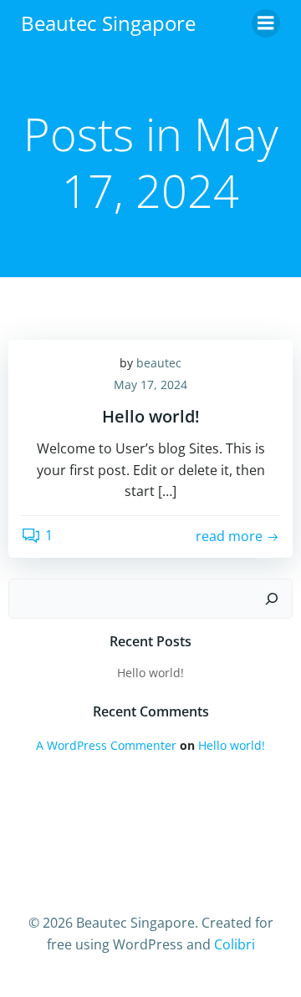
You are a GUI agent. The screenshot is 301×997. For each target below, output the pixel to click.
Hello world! (150, 673)
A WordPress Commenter (106, 745)
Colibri (234, 944)
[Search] (272, 598)
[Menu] (266, 23)
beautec (158, 363)
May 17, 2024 (150, 384)
